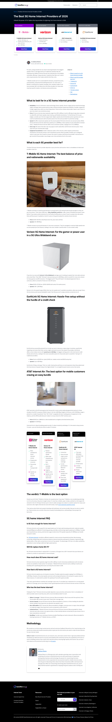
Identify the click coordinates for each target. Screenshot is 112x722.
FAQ (71, 92)
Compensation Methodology (63, 717)
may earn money (51, 0)
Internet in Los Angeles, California (88, 707)
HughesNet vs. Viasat (40, 708)
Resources (75, 5)
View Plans (24, 49)
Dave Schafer (49, 63)
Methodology (73, 94)
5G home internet (33, 537)
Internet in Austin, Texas (85, 700)
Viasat (37, 700)
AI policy (53, 641)
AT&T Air (72, 88)
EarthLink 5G (73, 85)
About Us (87, 717)
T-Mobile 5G (73, 81)
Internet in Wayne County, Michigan (88, 692)
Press (92, 717)
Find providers (67, 5)
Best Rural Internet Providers (43, 697)
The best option (74, 90)
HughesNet (38, 704)
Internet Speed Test (19, 697)
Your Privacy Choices (79, 717)
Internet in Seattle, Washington (87, 703)
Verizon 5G (73, 83)
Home (15, 11)
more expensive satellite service (66, 504)
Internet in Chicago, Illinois (86, 711)
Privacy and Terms (50, 717)
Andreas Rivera (37, 61)
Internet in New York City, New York (88, 696)
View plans (45, 49)
